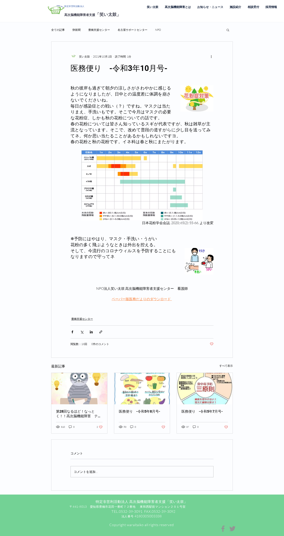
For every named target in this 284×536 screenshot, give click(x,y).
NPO (158, 29)
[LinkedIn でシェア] (91, 332)
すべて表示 (226, 365)
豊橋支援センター (99, 29)
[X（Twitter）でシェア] (82, 332)
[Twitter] (232, 529)
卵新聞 (76, 29)
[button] (228, 29)
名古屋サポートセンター (132, 29)
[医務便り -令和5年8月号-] (142, 388)
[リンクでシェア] (101, 332)
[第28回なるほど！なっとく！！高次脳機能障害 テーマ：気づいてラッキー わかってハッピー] (79, 388)
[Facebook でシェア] (72, 332)
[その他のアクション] (211, 56)
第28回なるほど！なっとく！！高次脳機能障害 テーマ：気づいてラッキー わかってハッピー (79, 413)
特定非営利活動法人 (74, 6)
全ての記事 (58, 29)
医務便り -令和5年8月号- (139, 411)
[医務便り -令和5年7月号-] (205, 388)
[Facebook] (223, 529)
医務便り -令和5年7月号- (202, 411)
